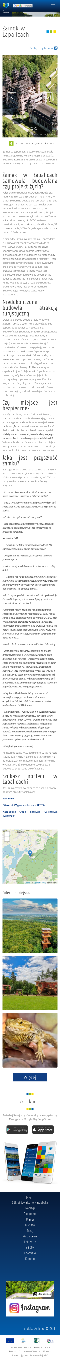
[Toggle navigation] (52, 6)
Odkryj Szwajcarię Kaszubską (30, 1202)
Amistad (39, 1328)
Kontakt (30, 1258)
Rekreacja (30, 1242)
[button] (24, 128)
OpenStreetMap (40, 882)
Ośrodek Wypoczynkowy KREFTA (23, 805)
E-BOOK (30, 1247)
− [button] (7, 839)
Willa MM (8, 798)
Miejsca (30, 1225)
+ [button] (7, 834)
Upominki (30, 1253)
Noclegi (30, 1208)
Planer (30, 1219)
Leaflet (27, 882)
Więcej (30, 1077)
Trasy (30, 1230)
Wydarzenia (30, 1236)
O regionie (30, 1213)
